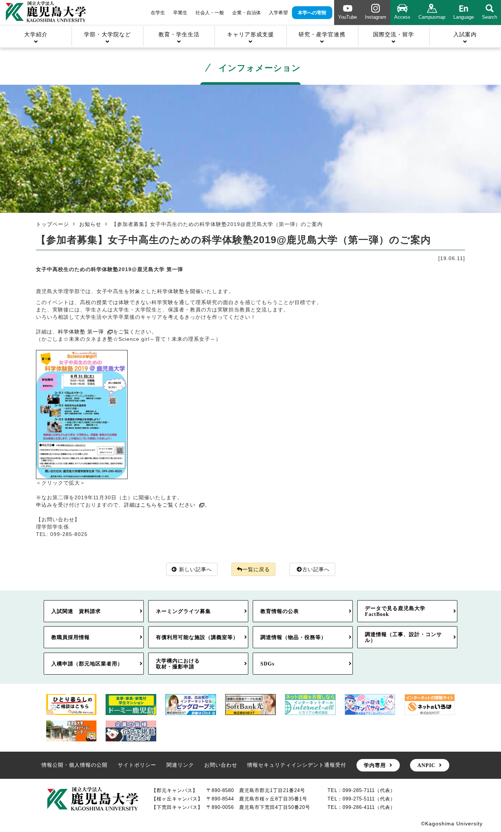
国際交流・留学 (393, 34)
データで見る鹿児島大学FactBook (395, 611)
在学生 (158, 12)
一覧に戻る (256, 569)
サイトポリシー (137, 765)
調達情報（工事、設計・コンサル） (403, 637)
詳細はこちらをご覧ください (159, 505)
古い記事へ (316, 569)
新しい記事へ (195, 569)
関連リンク (180, 765)
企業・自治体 (246, 12)
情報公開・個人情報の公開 (74, 765)
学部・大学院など (107, 34)
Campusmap (431, 17)
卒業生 (180, 12)
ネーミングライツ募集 (183, 611)
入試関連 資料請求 (76, 611)
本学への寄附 (312, 12)
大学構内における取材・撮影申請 (178, 663)
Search (489, 17)
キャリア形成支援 (250, 34)
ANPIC (426, 765)
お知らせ (90, 224)
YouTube (347, 17)
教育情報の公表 (279, 611)
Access (402, 17)
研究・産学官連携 (322, 34)
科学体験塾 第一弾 (81, 332)
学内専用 (375, 765)
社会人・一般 (209, 12)
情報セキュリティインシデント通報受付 (296, 765)
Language (463, 17)
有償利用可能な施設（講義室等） (197, 637)
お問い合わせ (220, 765)
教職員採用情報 (70, 637)
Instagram (375, 17)
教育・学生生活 (179, 34)
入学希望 (278, 12)
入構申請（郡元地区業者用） (87, 663)
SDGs (267, 663)
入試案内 (465, 34)
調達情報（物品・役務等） (293, 637)
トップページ (52, 224)
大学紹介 (36, 34)
